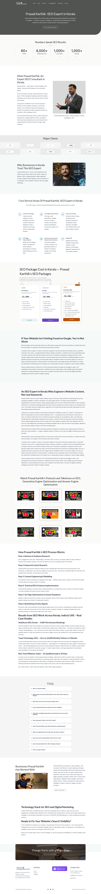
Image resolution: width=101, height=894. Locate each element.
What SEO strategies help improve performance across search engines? (50, 714)
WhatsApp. (68, 832)
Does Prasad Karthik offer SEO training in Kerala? (46, 744)
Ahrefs (36, 813)
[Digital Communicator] (21, 3)
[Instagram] (52, 889)
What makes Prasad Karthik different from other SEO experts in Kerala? (50, 695)
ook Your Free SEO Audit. (29, 832)
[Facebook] (50, 889)
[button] (46, 3)
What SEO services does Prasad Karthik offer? (46, 701)
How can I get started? (39, 749)
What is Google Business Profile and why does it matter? (48, 732)
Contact (35, 872)
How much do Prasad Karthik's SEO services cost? (47, 738)
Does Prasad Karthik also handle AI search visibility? (47, 707)
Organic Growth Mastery (29, 178)
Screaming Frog (51, 813)
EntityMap (36, 874)
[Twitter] (48, 889)
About (35, 871)
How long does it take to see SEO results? (44, 720)
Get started (29, 320)
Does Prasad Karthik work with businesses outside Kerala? (49, 726)
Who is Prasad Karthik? (39, 688)
